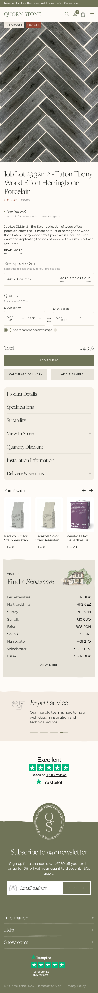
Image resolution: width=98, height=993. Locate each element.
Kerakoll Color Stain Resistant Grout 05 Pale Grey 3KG (16, 538)
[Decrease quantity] (23, 318)
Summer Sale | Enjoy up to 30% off (27, 3)
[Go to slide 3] (54, 732)
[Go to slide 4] (64, 732)
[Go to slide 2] (44, 732)
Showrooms (16, 942)
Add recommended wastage (32, 330)
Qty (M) (10, 318)
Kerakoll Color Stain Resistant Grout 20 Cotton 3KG (48, 538)
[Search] (67, 14)
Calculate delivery (25, 374)
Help (9, 930)
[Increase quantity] (40, 318)
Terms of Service (49, 986)
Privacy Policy (75, 986)
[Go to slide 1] (34, 732)
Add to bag (49, 360)
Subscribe (76, 888)
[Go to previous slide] (84, 490)
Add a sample (72, 374)
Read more (13, 250)
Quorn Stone (16, 986)
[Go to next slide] (91, 490)
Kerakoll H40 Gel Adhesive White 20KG (77, 538)
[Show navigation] (92, 14)
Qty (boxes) (62, 318)
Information (16, 918)
